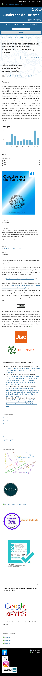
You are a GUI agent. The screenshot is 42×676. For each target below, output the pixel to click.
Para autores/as (7, 421)
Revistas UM (22, 1)
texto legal (22, 288)
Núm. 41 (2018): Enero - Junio (23, 38)
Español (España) (8, 440)
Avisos (23, 24)
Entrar (39, 1)
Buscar (21, 32)
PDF (24, 57)
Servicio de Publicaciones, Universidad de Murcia (20, 279)
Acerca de (32, 24)
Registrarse (32, 1)
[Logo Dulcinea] (21, 349)
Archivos (15, 24)
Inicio (3, 38)
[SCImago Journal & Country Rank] (14, 504)
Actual (7, 24)
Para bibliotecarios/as (9, 424)
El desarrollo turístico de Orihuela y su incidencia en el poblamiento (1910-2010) (22, 401)
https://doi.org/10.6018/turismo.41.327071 (19, 76)
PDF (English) (35, 57)
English (5, 437)
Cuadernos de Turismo (21, 15)
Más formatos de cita (9, 240)
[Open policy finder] (21, 336)
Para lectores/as (7, 418)
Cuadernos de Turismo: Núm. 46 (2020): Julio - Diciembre (20, 383)
